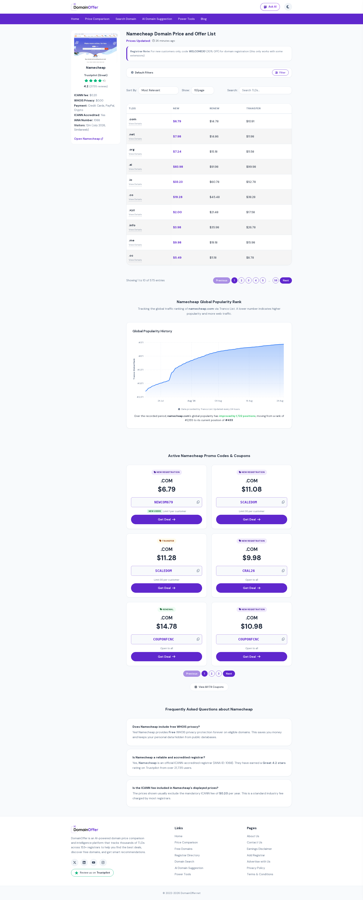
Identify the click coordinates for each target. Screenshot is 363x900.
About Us (253, 836)
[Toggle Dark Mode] (288, 7)
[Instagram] (103, 862)
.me (131, 240)
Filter (282, 72)
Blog (204, 19)
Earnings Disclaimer (259, 849)
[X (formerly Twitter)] (74, 862)
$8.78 (250, 258)
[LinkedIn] (84, 862)
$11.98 (250, 136)
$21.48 (214, 212)
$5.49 (177, 258)
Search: (232, 90)
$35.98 (214, 227)
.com (132, 119)
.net (132, 134)
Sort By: (131, 90)
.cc (131, 255)
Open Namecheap (87, 139)
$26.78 (251, 227)
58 (275, 280)
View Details (135, 123)
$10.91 (250, 121)
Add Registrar (256, 855)
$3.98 (177, 227)
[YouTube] (93, 862)
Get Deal (164, 519)
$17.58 (250, 212)
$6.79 (177, 121)
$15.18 (213, 152)
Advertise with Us (258, 861)
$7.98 (177, 136)
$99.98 (251, 167)
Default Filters (144, 72)
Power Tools (186, 19)
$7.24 (177, 152)
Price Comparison (97, 19)
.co (131, 195)
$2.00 (177, 212)
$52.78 (251, 182)
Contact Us (254, 842)
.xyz (132, 210)
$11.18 (213, 258)
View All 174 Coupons (211, 687)
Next (286, 280)
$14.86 (214, 136)
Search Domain (126, 19)
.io (130, 180)
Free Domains (183, 849)
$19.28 (177, 197)
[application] (209, 370)
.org (132, 149)
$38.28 (250, 197)
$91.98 (214, 167)
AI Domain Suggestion (157, 19)
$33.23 (178, 182)
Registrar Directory (187, 855)
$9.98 (177, 242)
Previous (221, 280)
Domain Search (184, 861)
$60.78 (214, 182)
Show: (186, 90)
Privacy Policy (256, 868)
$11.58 (250, 152)
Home (75, 19)
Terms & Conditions (260, 874)
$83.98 (178, 167)
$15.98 (250, 242)
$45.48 (215, 197)
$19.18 (213, 242)
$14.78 (214, 121)
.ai (130, 165)
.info (132, 225)
